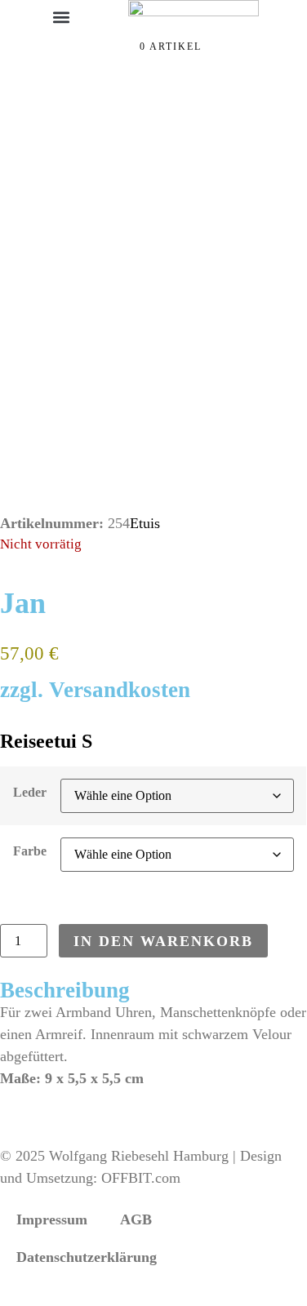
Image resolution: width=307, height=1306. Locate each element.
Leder (30, 792)
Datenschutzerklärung (86, 1257)
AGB (136, 1219)
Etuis (145, 523)
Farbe (30, 851)
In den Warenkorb (163, 941)
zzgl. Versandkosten (95, 689)
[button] (61, 16)
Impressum (51, 1219)
